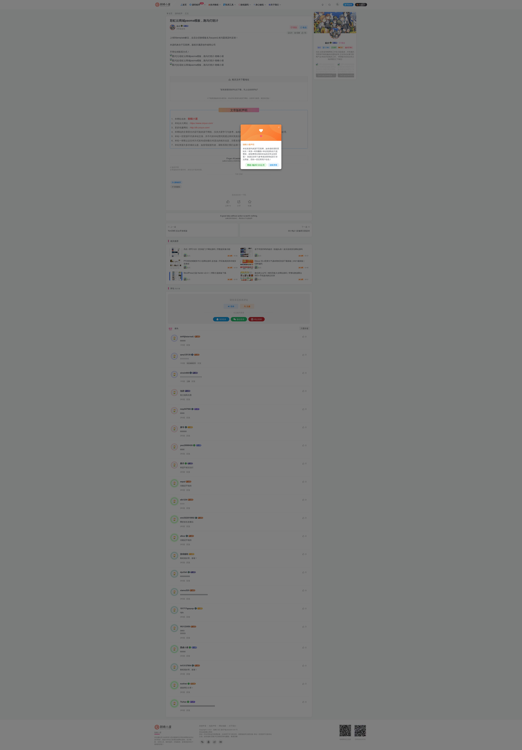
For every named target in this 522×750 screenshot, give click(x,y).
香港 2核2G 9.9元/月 (256, 165)
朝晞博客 (273, 165)
